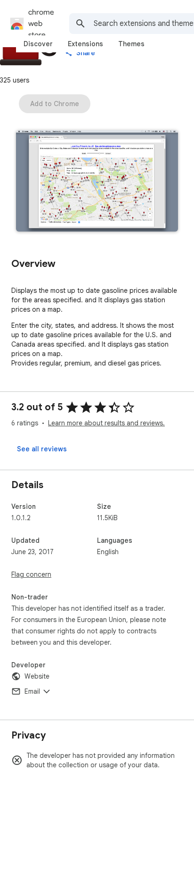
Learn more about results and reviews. (106, 423)
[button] (97, 181)
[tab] (38, 43)
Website (36, 676)
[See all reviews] (42, 449)
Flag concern (31, 574)
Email (32, 691)
